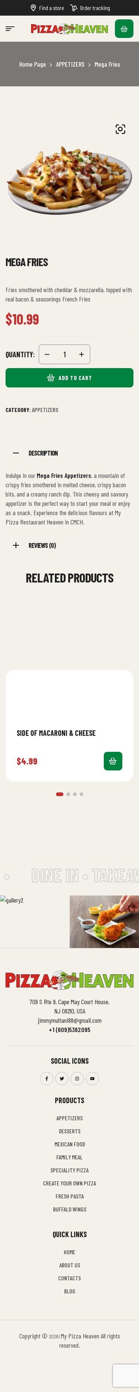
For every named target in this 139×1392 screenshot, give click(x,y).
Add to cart (75, 377)
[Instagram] (77, 1078)
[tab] (69, 452)
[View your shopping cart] (124, 28)
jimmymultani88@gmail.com (70, 1020)
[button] (59, 794)
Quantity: (20, 354)
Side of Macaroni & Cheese (56, 732)
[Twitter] (62, 1078)
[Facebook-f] (46, 1078)
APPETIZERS (70, 64)
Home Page (32, 64)
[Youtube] (92, 1078)
